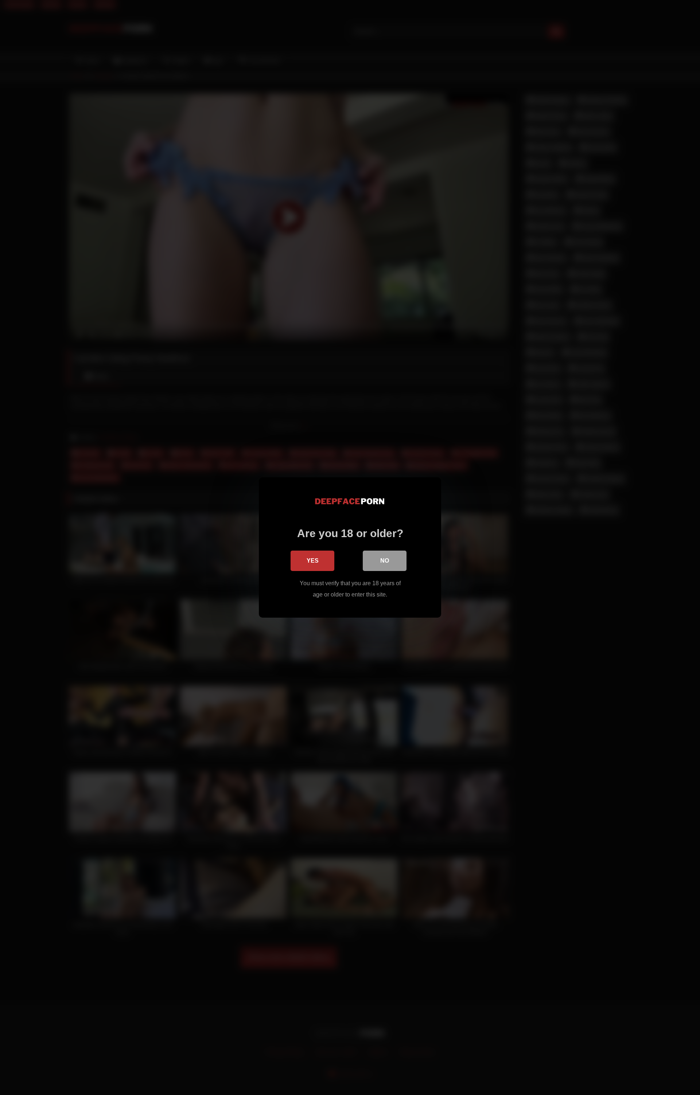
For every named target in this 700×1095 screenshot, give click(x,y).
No (384, 561)
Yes (313, 561)
